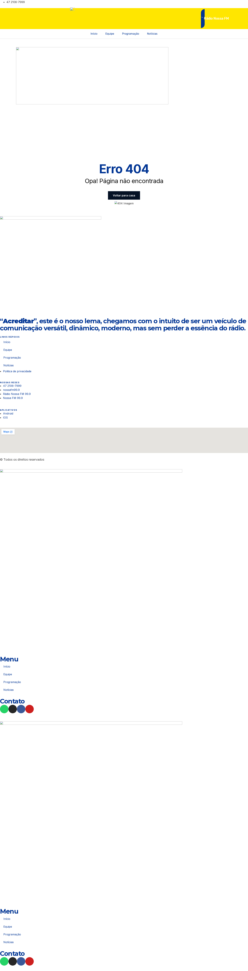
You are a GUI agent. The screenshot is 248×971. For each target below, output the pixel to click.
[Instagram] (198, 3)
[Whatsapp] (4, 709)
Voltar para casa (124, 195)
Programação (130, 33)
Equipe (109, 33)
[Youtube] (214, 3)
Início (94, 33)
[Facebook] (206, 3)
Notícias (152, 33)
